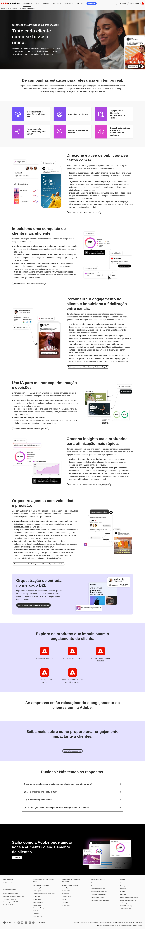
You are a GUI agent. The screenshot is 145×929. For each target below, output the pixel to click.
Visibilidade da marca (9, 899)
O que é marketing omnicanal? (38, 800)
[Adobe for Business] (143, 3)
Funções (56, 3)
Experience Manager (39, 908)
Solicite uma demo (8, 883)
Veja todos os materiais (72, 751)
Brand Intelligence (38, 902)
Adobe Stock (65, 893)
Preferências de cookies (125, 922)
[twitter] (26, 922)
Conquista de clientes (78, 114)
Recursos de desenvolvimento (100, 900)
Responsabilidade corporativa (129, 897)
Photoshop (65, 902)
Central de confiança (126, 906)
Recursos (68, 3)
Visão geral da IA (125, 886)
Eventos (122, 891)
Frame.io (35, 911)
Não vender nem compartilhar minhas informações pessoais (114, 925)
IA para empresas (8, 905)
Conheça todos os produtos (41, 885)
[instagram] (22, 922)
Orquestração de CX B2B (10, 902)
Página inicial (5, 8)
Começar (91, 3)
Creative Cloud (37, 905)
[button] (139, 65)
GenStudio (36, 913)
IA (36, 3)
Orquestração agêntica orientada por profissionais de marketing (120, 131)
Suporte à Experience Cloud (99, 891)
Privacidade (103, 922)
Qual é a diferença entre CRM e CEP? (41, 792)
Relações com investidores (128, 900)
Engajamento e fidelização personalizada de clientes (117, 114)
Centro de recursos (96, 883)
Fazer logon (122, 3)
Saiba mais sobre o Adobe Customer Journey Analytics (88, 485)
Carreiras (123, 888)
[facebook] (19, 922)
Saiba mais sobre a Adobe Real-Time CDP (83, 213)
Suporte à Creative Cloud (98, 894)
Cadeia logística (125, 903)
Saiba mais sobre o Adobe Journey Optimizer (30, 429)
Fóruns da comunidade (98, 897)
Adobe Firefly (66, 891)
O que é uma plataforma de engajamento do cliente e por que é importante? (58, 784)
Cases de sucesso (96, 886)
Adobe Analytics (37, 888)
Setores (45, 3)
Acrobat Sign (36, 896)
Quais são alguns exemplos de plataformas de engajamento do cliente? (56, 807)
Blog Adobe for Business (98, 888)
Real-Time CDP (37, 916)
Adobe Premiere (66, 905)
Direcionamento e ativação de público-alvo (36, 114)
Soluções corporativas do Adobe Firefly (44, 893)
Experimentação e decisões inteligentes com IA (36, 131)
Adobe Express (37, 891)
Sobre (122, 883)
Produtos (26, 3)
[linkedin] (30, 922)
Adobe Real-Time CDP (44, 658)
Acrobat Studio (37, 899)
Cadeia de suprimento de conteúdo (13, 896)
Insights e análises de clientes (78, 131)
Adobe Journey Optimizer (72, 658)
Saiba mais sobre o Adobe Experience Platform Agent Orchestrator (38, 564)
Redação (123, 894)
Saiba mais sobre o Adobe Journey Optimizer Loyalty (88, 367)
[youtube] (33, 922)
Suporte (79, 3)
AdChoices (138, 925)
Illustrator (64, 899)
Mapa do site (137, 922)
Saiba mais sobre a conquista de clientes (29, 283)
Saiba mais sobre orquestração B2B (33, 605)
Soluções (14, 8)
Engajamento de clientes (10, 893)
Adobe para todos (125, 908)
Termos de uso (112, 922)
